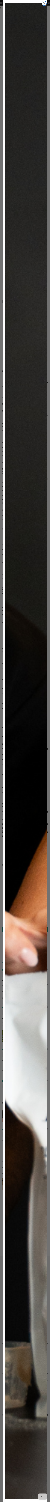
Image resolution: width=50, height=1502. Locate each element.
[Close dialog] (44, 3)
